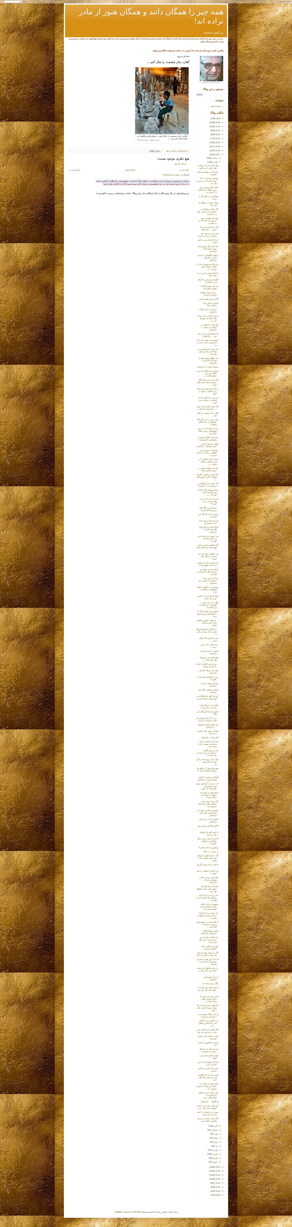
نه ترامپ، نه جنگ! (210, 851)
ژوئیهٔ (215, 1138)
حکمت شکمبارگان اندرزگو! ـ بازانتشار (209, 932)
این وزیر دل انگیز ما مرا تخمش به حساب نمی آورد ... (208, 400)
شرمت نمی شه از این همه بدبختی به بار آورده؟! (208, 501)
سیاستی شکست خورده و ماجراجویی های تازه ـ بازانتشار (207, 812)
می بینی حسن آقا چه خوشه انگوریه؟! (209, 287)
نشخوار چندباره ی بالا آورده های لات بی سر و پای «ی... (207, 180)
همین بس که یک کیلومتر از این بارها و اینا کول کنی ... (208, 1077)
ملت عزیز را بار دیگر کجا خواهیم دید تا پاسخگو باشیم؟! (207, 422)
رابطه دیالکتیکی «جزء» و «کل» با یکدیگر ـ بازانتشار (207, 257)
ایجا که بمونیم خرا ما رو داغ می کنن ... (208, 1063)
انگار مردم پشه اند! (210, 983)
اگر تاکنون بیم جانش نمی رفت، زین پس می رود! (207, 1030)
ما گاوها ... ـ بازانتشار (209, 1101)
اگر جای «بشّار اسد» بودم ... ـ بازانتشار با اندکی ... (207, 407)
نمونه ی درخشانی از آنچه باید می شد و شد (207, 1113)
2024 (217, 126)
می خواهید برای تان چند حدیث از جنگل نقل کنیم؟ (208, 556)
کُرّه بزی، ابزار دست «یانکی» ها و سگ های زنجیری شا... (208, 803)
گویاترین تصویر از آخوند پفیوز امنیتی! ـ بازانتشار (207, 778)
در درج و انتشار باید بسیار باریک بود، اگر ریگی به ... (207, 970)
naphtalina (137, 1212)
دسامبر (214, 158)
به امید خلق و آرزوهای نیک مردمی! (208, 833)
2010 (217, 1191)
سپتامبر (214, 1130)
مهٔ (216, 1146)
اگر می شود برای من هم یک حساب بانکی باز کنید (207, 954)
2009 (217, 1195)
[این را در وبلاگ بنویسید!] (157, 151)
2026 (217, 118)
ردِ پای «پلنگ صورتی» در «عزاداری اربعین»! (208, 1015)
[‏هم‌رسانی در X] (155, 151)
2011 (217, 1187)
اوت (216, 1134)
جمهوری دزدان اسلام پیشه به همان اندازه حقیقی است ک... (209, 906)
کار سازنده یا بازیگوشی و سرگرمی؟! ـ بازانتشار (207, 484)
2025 (217, 122)
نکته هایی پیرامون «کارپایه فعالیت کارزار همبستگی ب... (207, 477)
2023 (217, 130)
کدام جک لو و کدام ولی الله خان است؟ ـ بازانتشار (208, 529)
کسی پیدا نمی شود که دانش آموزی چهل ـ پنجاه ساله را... (209, 998)
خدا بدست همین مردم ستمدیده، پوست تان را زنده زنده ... (208, 743)
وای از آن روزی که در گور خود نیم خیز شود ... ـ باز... (207, 761)
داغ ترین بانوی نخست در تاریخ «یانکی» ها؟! (207, 469)
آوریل (215, 1150)
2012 (217, 1183)
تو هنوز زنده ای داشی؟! (208, 847)
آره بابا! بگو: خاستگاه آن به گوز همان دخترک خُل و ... (207, 698)
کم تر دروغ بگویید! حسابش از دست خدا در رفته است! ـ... (207, 752)
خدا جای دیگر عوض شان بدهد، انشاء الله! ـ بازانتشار (208, 248)
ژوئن (215, 1142)
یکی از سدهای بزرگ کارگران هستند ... (209, 947)
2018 (217, 150)
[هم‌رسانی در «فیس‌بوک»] (152, 151)
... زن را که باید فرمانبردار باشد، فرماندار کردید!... (207, 719)
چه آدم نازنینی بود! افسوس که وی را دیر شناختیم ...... (208, 580)
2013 (217, 1179)
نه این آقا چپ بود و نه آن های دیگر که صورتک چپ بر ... (207, 318)
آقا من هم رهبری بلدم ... (207, 299)
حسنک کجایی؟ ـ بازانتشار (207, 367)
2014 (217, 1175)
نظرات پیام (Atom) (171, 175)
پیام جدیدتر (184, 170)
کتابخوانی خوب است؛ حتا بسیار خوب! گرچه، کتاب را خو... (207, 1007)
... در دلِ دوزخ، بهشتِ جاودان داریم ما (209, 293)
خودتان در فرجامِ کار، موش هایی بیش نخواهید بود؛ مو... (207, 888)
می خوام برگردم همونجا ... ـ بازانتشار (208, 725)
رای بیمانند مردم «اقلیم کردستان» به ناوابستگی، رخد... (208, 1095)
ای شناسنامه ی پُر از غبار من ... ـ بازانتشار (207, 335)
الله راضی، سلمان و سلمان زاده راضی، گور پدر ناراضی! (207, 211)
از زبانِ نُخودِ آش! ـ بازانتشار (210, 978)
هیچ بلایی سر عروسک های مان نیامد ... (209, 658)
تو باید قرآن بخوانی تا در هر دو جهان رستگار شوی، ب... (208, 461)
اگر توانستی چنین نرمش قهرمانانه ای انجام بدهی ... (207, 547)
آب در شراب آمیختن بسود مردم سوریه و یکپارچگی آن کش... (207, 786)
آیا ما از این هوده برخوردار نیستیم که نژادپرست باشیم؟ (207, 961)
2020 (217, 142)
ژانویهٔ (215, 1162)
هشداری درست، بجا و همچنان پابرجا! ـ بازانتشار (209, 879)
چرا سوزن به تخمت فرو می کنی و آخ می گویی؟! (208, 538)
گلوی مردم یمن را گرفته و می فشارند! (208, 280)
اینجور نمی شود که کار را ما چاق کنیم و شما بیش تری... (207, 613)
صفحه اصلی (216, 106)
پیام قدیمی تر (74, 170)
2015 (217, 1171)
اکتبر (215, 1126)
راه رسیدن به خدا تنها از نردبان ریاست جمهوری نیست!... (207, 915)
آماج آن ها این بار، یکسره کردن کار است (207, 597)
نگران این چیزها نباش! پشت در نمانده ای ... (208, 706)
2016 (217, 1167)
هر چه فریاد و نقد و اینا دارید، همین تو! (208, 522)
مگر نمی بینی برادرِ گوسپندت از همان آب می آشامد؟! (208, 604)
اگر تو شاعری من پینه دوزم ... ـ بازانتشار (209, 228)
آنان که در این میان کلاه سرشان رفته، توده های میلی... (207, 382)
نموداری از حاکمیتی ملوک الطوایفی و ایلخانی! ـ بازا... (207, 589)
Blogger (118, 1212)
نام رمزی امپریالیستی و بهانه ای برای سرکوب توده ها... (208, 351)
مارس (215, 1154)
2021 (217, 138)
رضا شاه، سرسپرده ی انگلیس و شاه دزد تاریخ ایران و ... (207, 452)
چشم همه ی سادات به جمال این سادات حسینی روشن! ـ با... (207, 1086)
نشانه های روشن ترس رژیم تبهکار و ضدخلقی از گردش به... (208, 189)
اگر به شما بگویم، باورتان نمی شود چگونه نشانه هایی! (207, 858)
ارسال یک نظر (180, 164)
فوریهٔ (215, 1158)
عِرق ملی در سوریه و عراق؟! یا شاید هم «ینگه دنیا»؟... (209, 795)
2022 (217, 134)
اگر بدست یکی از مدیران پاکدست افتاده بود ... (207, 1119)
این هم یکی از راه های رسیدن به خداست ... (208, 1050)
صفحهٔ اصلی (130, 170)
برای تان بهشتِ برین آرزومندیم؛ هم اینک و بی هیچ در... (208, 220)
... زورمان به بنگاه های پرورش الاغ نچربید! (208, 509)
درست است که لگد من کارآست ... (208, 515)
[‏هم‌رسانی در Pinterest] (150, 151)
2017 (217, 154)
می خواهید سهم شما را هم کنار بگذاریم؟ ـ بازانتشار (208, 360)
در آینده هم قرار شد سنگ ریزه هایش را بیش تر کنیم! (207, 391)
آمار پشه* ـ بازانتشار (209, 737)
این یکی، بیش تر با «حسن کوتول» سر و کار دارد (207, 1106)
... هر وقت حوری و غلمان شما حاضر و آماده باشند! (207, 622)
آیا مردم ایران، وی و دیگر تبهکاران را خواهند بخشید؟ (207, 841)
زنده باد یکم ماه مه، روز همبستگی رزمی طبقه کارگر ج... (208, 430)
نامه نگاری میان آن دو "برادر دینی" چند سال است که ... (208, 939)
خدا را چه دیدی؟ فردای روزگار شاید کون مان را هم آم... (207, 897)
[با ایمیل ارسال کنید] (159, 151)
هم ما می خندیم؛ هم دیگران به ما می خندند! (207, 234)
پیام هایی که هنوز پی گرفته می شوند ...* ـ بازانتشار (208, 327)
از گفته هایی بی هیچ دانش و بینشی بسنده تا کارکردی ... (207, 924)
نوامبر (215, 162)
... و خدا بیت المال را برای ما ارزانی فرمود (207, 665)
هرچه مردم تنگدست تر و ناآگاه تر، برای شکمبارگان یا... (207, 373)
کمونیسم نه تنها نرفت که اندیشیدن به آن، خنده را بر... (207, 342)
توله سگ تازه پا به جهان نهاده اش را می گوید (208, 166)
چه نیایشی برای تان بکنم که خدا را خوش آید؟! (208, 564)
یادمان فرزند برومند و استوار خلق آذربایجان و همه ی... (207, 571)
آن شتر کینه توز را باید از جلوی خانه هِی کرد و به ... (207, 989)
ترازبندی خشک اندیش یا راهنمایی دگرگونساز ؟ (208, 438)
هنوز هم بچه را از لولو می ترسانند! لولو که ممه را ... (207, 770)
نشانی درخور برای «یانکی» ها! (210, 304)
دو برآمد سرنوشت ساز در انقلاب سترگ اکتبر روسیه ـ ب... (207, 266)
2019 (217, 146)
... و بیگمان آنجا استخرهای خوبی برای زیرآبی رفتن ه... (207, 631)
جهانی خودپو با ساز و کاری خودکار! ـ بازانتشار (207, 445)
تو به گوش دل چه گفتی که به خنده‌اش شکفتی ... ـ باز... (208, 1023)
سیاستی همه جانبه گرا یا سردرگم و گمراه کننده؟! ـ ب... (208, 492)
